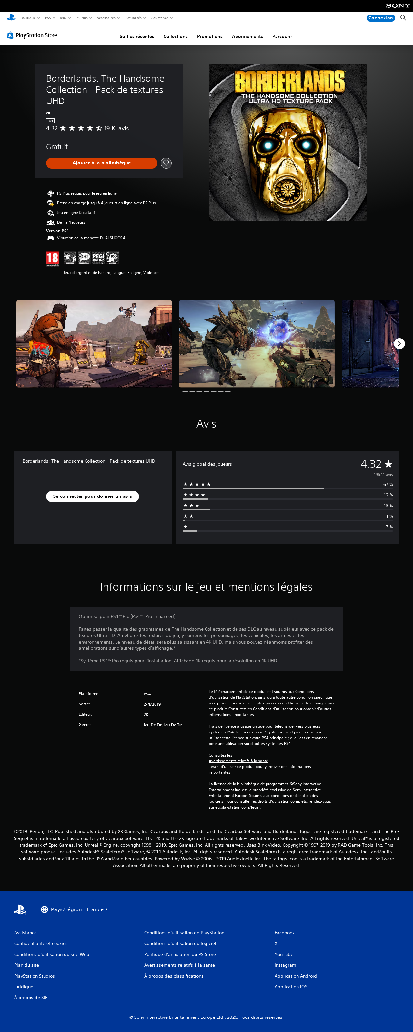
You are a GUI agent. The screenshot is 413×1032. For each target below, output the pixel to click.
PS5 (48, 17)
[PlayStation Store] (33, 35)
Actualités (133, 17)
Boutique (27, 17)
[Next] (399, 343)
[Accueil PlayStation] (11, 18)
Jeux (63, 17)
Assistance (159, 17)
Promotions (210, 36)
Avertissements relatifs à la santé (238, 760)
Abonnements (247, 36)
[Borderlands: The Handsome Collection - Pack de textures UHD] (94, 344)
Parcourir (282, 36)
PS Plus (82, 17)
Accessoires (106, 17)
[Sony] (398, 10)
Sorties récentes (137, 36)
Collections (176, 36)
